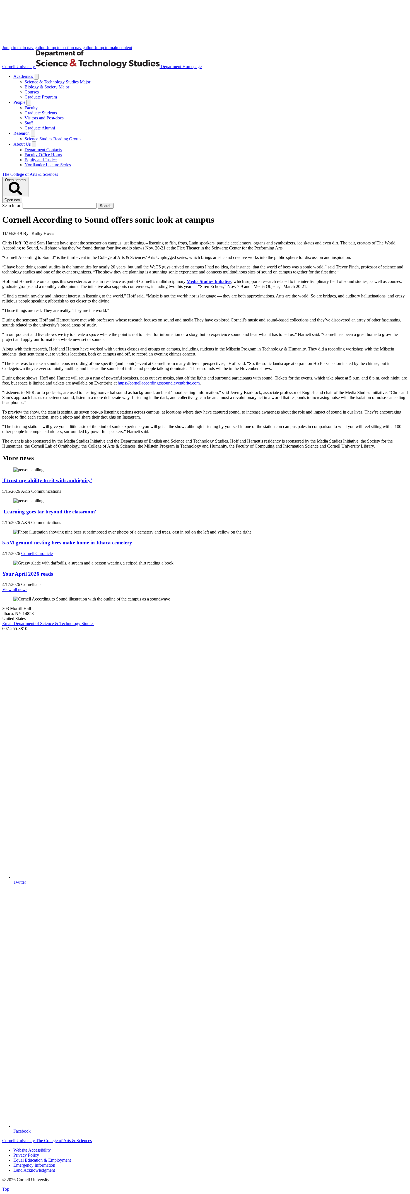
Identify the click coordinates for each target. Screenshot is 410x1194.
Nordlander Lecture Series (48, 164)
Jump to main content (113, 47)
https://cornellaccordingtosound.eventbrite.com (159, 383)
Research (22, 133)
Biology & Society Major (47, 87)
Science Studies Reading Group (53, 138)
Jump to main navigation (24, 47)
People (19, 102)
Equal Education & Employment (42, 1160)
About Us (22, 144)
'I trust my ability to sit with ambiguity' (47, 480)
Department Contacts (43, 149)
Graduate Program (41, 97)
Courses (32, 92)
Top (5, 1189)
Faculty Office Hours (43, 154)
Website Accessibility (32, 1150)
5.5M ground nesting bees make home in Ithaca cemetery (67, 543)
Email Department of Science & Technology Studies (48, 623)
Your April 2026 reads (27, 574)
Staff (29, 123)
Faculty (31, 107)
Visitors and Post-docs (44, 118)
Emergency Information (34, 1165)
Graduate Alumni (40, 128)
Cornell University (19, 66)
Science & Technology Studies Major (57, 82)
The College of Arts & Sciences (30, 174)
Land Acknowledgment (34, 1170)
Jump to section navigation (71, 47)
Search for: (12, 205)
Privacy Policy (26, 1155)
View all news (14, 589)
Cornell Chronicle (37, 553)
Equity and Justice (41, 159)
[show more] (36, 77)
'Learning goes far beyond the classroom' (49, 512)
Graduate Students (41, 112)
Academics (23, 76)
